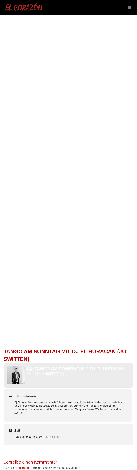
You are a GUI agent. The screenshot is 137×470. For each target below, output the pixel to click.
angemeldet (23, 467)
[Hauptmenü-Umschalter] (129, 7)
